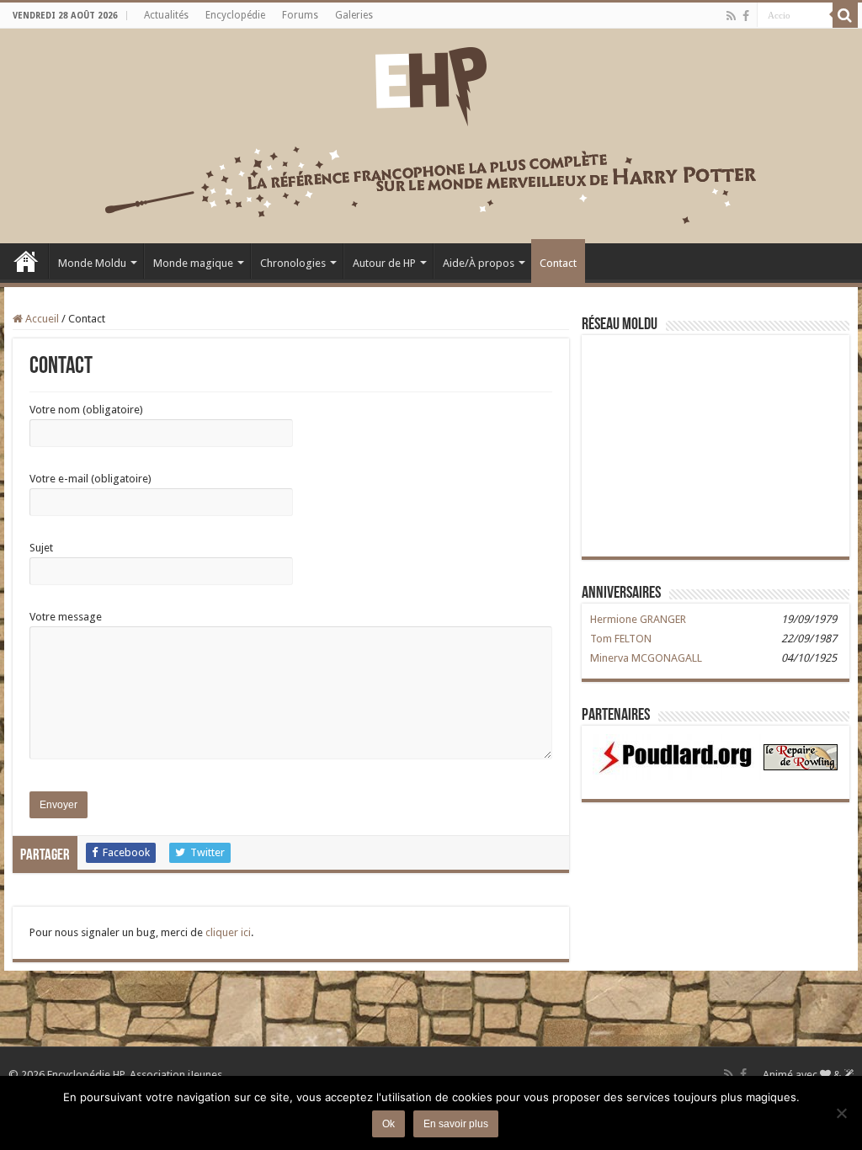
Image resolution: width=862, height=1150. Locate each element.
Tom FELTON (621, 638)
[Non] (841, 1113)
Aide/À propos (478, 263)
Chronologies (293, 263)
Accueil (26, 261)
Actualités (166, 15)
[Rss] (731, 16)
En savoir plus (455, 1124)
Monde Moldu (92, 263)
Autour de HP (384, 263)
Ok (388, 1124)
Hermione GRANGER (638, 619)
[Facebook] (746, 16)
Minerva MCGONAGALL (646, 658)
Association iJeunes (176, 1074)
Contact (558, 263)
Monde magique (193, 263)
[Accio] (845, 15)
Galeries (354, 15)
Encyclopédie (235, 15)
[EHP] (431, 83)
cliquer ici (228, 932)
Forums (300, 15)
